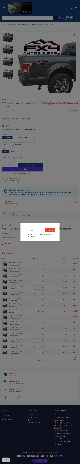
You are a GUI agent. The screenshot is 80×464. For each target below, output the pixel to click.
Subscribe (49, 230)
